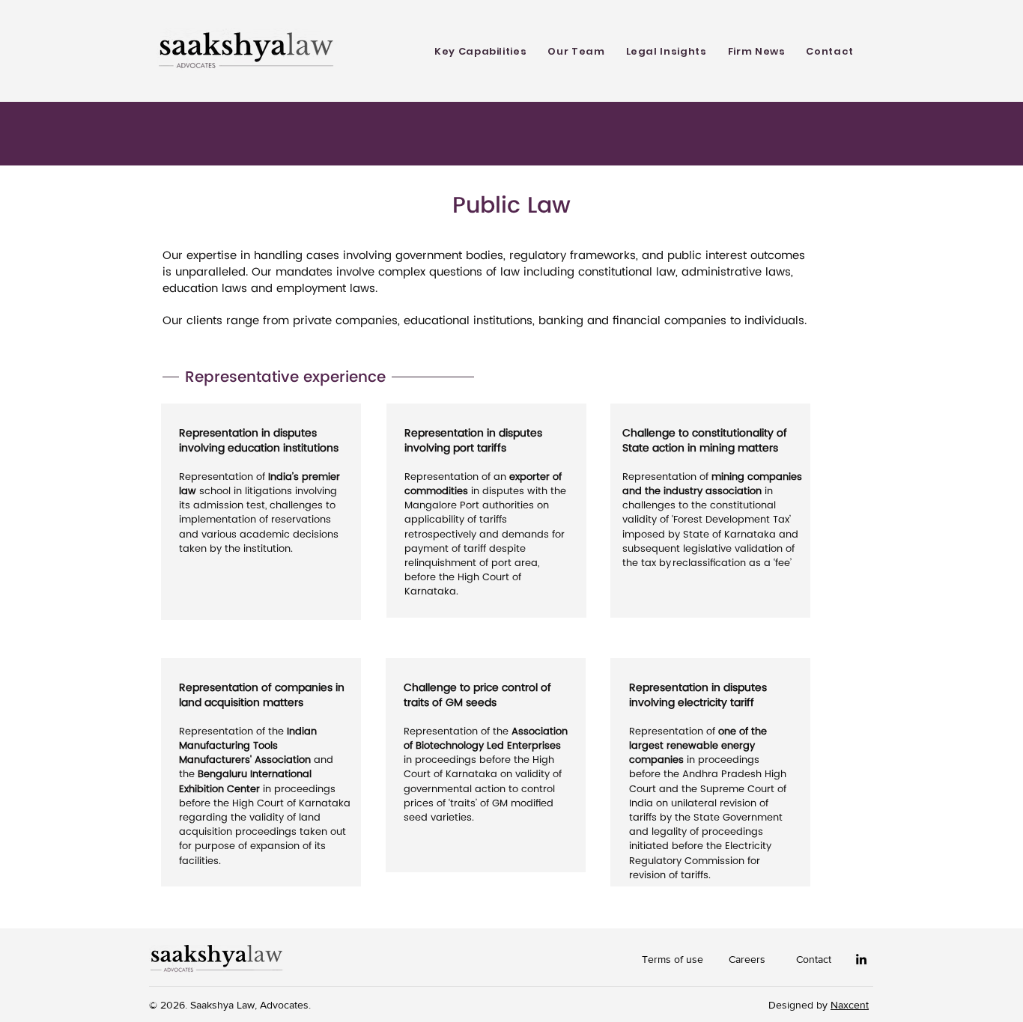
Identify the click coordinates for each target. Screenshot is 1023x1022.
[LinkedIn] (861, 959)
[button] (480, 51)
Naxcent (850, 1005)
